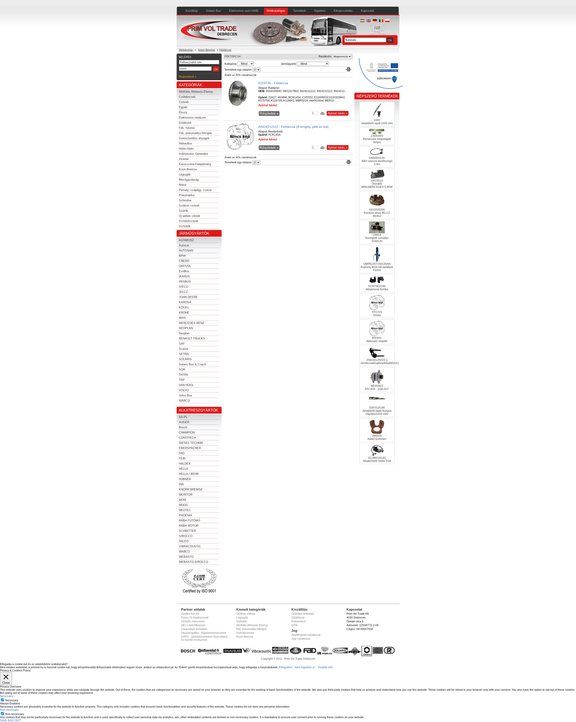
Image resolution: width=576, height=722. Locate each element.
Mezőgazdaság (189, 179)
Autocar (184, 245)
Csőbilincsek (187, 97)
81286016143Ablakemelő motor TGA (377, 459)
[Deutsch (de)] (375, 21)
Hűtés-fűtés (186, 148)
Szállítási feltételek (302, 613)
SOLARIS (185, 359)
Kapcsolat (367, 10)
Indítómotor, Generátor (193, 153)
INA (181, 484)
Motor (182, 185)
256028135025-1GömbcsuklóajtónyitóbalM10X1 (380, 361)
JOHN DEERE (188, 297)
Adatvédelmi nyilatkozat (305, 635)
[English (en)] (369, 21)
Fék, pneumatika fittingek (195, 133)
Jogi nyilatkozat (300, 638)
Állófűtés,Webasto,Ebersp (196, 91)
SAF (182, 343)
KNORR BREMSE (191, 489)
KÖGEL (184, 307)
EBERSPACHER (190, 448)
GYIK (294, 625)
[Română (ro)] (381, 21)
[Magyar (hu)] (362, 21)
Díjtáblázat (297, 617)
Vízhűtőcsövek (188, 221)
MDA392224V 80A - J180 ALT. (377, 387)
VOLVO (184, 390)
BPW (182, 255)
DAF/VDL (185, 266)
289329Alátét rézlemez (376, 437)
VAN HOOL (186, 385)
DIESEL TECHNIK (191, 443)
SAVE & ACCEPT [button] (10, 720)
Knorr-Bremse (206, 50)
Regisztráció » (187, 76)
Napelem (320, 10)
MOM (182, 500)
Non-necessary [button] (9, 709)
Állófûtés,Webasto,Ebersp (252, 625)
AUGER (184, 422)
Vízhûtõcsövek (245, 632)
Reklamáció (298, 621)
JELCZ (183, 292)
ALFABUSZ (186, 240)
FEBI (182, 458)
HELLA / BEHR (189, 474)
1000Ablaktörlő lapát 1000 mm (377, 122)
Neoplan (184, 333)
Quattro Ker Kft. (190, 613)
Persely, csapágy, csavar (195, 190)
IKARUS (184, 276)
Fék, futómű (187, 128)
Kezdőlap (192, 10)
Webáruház (186, 50)
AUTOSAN (186, 250)
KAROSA (185, 302)
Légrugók (185, 174)
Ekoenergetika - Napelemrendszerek (203, 632)
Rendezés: (325, 56)
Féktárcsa (225, 50)
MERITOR (185, 494)
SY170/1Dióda (377, 313)
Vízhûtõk (241, 621)
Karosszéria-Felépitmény (195, 164)
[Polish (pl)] (387, 21)
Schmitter (185, 200)
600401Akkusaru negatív (376, 339)
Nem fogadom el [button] (305, 667)
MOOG (183, 505)
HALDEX (185, 463)
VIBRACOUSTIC (190, 546)
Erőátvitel (185, 122)
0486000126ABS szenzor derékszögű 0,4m (377, 161)
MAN (182, 317)
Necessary (11, 700)
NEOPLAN (186, 328)
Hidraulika (185, 143)
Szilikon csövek (189, 205)
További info (325, 667)
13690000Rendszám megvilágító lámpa (377, 139)
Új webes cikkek (189, 216)
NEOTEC (185, 510)
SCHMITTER (187, 531)
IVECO (183, 286)
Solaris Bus (213, 10)
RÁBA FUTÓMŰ (189, 520)
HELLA (183, 468)
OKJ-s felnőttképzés (193, 625)
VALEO (184, 541)
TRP (182, 380)
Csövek (184, 102)
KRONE (184, 312)
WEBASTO (186, 556)
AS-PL (183, 417)
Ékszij (183, 112)
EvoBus (184, 271)
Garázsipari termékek (194, 629)
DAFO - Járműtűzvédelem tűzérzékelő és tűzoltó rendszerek (204, 638)
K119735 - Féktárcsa (273, 83)
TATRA (183, 374)
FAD (181, 453)
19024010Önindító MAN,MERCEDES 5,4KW (376, 184)
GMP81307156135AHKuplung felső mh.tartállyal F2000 (377, 267)
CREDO (184, 261)
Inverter (184, 159)
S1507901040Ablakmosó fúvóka (377, 288)
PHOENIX (185, 515)
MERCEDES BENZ (191, 323)
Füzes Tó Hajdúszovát (194, 617)
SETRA (184, 354)
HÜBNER (185, 479)
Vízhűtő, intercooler (193, 621)
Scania (183, 349)
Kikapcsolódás (343, 10)
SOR (182, 369)
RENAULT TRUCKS (192, 338)
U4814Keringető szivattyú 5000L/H (377, 238)
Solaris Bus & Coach (192, 364)
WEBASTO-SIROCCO (193, 562)
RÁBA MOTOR (188, 525)
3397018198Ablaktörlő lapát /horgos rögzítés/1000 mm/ (377, 411)
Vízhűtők (185, 226)
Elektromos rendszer (192, 117)
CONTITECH (187, 437)
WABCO (184, 400)
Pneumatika (186, 195)
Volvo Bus (185, 395)
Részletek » (269, 113)
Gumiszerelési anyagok (194, 138)
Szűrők (183, 210)
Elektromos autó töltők (244, 10)
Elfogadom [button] (285, 667)
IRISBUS (185, 281)
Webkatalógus (276, 10)
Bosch (183, 427)
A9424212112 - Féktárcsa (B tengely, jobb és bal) (293, 126)
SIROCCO (185, 536)
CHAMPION (187, 432)
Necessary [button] (6, 696)
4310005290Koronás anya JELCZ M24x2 (377, 213)
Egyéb (183, 107)
